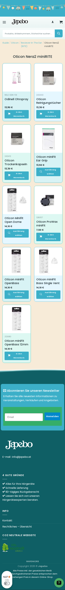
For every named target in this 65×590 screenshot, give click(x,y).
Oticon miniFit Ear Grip (46, 158)
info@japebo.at (21, 457)
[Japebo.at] (20, 22)
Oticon (15, 42)
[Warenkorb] (61, 22)
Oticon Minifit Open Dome (14, 220)
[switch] (7, 583)
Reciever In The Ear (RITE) (31, 44)
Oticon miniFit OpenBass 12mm (16, 342)
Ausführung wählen (50, 172)
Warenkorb (32, 561)
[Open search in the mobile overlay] (32, 33)
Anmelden (52, 416)
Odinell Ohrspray (16, 99)
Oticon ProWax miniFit (47, 223)
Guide (5, 42)
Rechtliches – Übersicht (17, 526)
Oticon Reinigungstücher (48, 101)
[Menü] (4, 22)
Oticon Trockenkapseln (16, 162)
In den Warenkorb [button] (18, 114)
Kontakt (7, 520)
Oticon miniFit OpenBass (14, 281)
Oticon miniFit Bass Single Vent (48, 281)
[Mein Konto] (52, 22)
